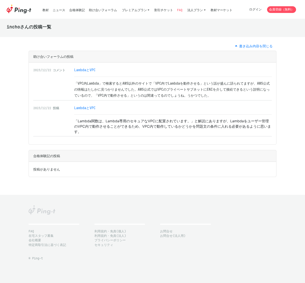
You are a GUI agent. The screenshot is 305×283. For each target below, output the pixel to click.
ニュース (59, 10)
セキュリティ (103, 245)
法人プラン (195, 10)
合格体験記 (77, 10)
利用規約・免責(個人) (110, 231)
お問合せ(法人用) (173, 236)
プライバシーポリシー (110, 240)
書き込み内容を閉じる (255, 46)
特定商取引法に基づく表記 (47, 245)
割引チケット (163, 10)
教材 (45, 10)
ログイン (255, 9)
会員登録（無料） (281, 9)
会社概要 (35, 240)
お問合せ (166, 231)
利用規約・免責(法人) (110, 236)
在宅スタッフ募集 (41, 236)
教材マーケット (221, 10)
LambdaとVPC (85, 70)
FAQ (179, 10)
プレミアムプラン (134, 10)
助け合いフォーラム (103, 10)
